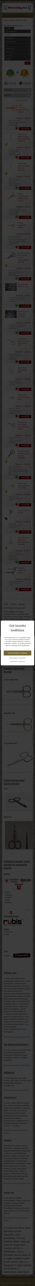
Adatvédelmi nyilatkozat (17, 661)
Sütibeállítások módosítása (17, 658)
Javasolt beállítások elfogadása (17, 653)
